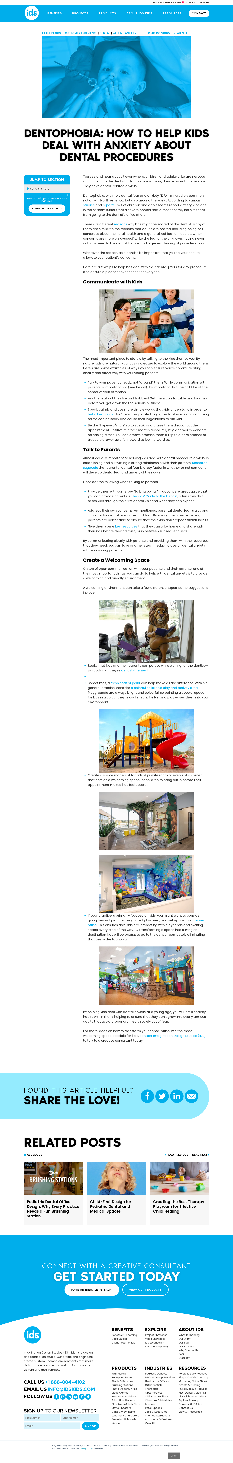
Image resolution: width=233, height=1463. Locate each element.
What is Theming (189, 1335)
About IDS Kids (139, 13)
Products (107, 13)
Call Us (54, 1382)
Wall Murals (119, 1373)
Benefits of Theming (124, 1335)
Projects (80, 13)
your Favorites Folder (167, 2)
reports (109, 205)
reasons (120, 224)
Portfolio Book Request (193, 1373)
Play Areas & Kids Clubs (126, 1404)
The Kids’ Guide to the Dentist (154, 496)
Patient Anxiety (124, 33)
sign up (204, 2)
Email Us (59, 1389)
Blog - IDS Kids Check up (194, 1377)
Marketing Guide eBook (193, 1381)
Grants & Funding (189, 1385)
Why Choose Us (188, 1350)
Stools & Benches (122, 1381)
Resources (172, 13)
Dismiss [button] (174, 1455)
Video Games (120, 1393)
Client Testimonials (123, 1342)
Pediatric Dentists (156, 1373)
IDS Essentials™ (154, 1342)
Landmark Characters (125, 1415)
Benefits (54, 13)
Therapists (151, 1389)
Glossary (184, 1358)
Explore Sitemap (189, 1400)
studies (89, 205)
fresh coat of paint (125, 683)
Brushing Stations (122, 1385)
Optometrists (153, 1393)
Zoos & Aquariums (156, 1412)
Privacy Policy (86, 1448)
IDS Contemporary (156, 1346)
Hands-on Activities (124, 1396)
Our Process (186, 1346)
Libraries (150, 1404)
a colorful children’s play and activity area (164, 688)
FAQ (181, 1354)
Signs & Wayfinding (123, 1412)
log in (190, 2)
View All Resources (190, 1412)
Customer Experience (81, 33)
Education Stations (123, 1400)
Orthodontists (153, 1385)
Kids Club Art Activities (192, 1396)
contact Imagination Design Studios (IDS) (173, 1036)
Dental (105, 33)
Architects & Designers (159, 1419)
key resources (126, 526)
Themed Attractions (157, 1415)
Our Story (185, 1339)
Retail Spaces (153, 1408)
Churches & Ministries (158, 1400)
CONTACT (199, 13)
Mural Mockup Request (193, 1389)
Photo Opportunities (124, 1389)
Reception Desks (122, 1377)
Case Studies (119, 1339)
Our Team (185, 1342)
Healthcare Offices (157, 1381)
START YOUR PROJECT (47, 208)
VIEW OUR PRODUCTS (145, 1289)
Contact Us (186, 1408)
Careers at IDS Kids (190, 1404)
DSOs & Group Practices (160, 1377)
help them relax (100, 414)
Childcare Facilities (156, 1396)
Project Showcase (156, 1335)
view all (116, 1423)
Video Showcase (155, 1339)
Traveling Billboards (124, 1419)
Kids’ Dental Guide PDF (193, 1393)
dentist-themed (134, 670)
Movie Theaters (121, 1408)
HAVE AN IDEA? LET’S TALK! (91, 1289)
